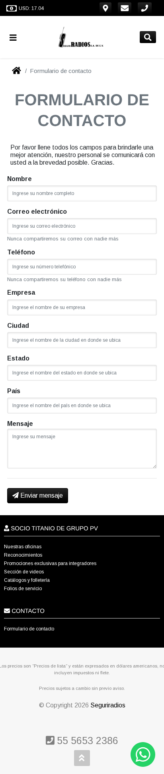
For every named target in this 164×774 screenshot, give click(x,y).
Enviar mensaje (41, 495)
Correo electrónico (37, 211)
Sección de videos (24, 572)
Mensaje (20, 423)
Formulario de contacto (29, 629)
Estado (18, 358)
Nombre (19, 178)
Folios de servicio (23, 588)
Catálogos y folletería (27, 580)
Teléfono (21, 252)
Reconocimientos (23, 555)
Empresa (21, 292)
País (13, 391)
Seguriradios (107, 705)
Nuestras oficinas (22, 546)
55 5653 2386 (86, 740)
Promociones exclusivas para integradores (50, 563)
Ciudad (18, 325)
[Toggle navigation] (16, 37)
